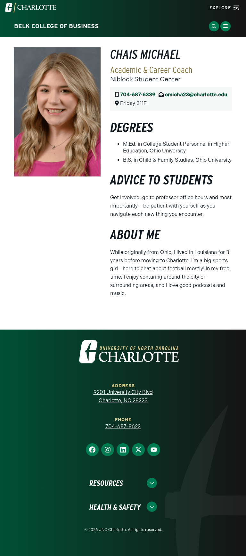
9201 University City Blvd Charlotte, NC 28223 (123, 396)
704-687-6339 (137, 95)
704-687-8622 (123, 426)
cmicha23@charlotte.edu (196, 95)
